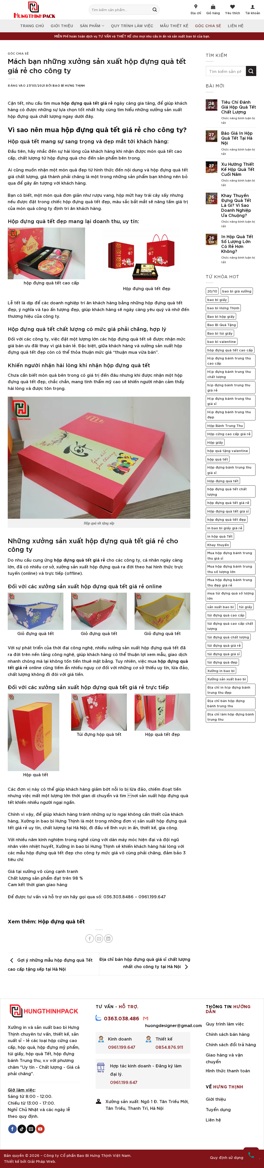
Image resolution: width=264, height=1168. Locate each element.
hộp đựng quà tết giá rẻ (101, 128)
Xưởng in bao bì (221, 670)
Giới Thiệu (62, 26)
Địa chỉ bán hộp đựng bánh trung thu (226, 703)
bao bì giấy (217, 299)
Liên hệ (236, 26)
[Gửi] (157, 10)
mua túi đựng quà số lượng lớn (230, 595)
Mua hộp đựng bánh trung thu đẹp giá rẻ (229, 582)
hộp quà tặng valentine (227, 450)
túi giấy (245, 606)
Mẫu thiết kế (174, 26)
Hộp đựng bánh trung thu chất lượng (229, 374)
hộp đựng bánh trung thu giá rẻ (228, 387)
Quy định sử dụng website (234, 1157)
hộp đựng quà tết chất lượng (227, 491)
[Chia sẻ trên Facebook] (89, 938)
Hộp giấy (215, 442)
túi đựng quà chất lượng (228, 637)
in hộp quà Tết (220, 536)
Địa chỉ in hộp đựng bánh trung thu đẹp (228, 690)
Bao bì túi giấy (220, 333)
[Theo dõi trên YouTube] (40, 1129)
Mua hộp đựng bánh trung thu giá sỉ (229, 555)
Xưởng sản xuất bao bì (226, 678)
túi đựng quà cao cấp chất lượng (230, 626)
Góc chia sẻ (208, 26)
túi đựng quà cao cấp (225, 615)
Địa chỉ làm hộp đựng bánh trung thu (230, 716)
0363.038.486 (121, 1018)
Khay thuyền (218, 544)
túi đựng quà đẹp (222, 662)
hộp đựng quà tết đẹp (226, 519)
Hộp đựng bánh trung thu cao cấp (229, 360)
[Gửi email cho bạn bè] (99, 938)
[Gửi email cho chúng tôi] (31, 1129)
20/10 (212, 291)
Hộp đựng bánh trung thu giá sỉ (229, 469)
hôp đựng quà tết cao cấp (230, 350)
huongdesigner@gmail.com (173, 1025)
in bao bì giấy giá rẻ (224, 527)
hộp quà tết (217, 459)
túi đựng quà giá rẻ (224, 645)
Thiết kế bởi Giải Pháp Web (29, 1161)
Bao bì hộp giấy (221, 316)
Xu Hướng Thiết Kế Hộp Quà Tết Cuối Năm (237, 168)
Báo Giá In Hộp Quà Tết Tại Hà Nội (237, 137)
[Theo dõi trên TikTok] (22, 1129)
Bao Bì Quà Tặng (221, 324)
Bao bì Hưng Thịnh (69, 85)
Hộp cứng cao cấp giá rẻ (229, 433)
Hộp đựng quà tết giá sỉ (228, 511)
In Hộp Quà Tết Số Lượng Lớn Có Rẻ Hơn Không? (237, 244)
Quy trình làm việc (132, 26)
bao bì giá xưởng (236, 291)
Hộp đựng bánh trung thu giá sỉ (229, 401)
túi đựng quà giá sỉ (223, 653)
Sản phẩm (90, 26)
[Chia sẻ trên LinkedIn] (108, 938)
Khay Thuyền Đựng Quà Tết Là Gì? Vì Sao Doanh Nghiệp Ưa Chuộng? (236, 205)
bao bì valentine (221, 341)
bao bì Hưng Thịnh (223, 307)
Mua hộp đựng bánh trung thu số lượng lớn (229, 569)
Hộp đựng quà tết (61, 920)
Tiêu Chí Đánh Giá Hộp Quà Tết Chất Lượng (238, 106)
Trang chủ (32, 26)
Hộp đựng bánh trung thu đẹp (229, 414)
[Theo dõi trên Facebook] (12, 1129)
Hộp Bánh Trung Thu (225, 425)
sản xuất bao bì (220, 606)
